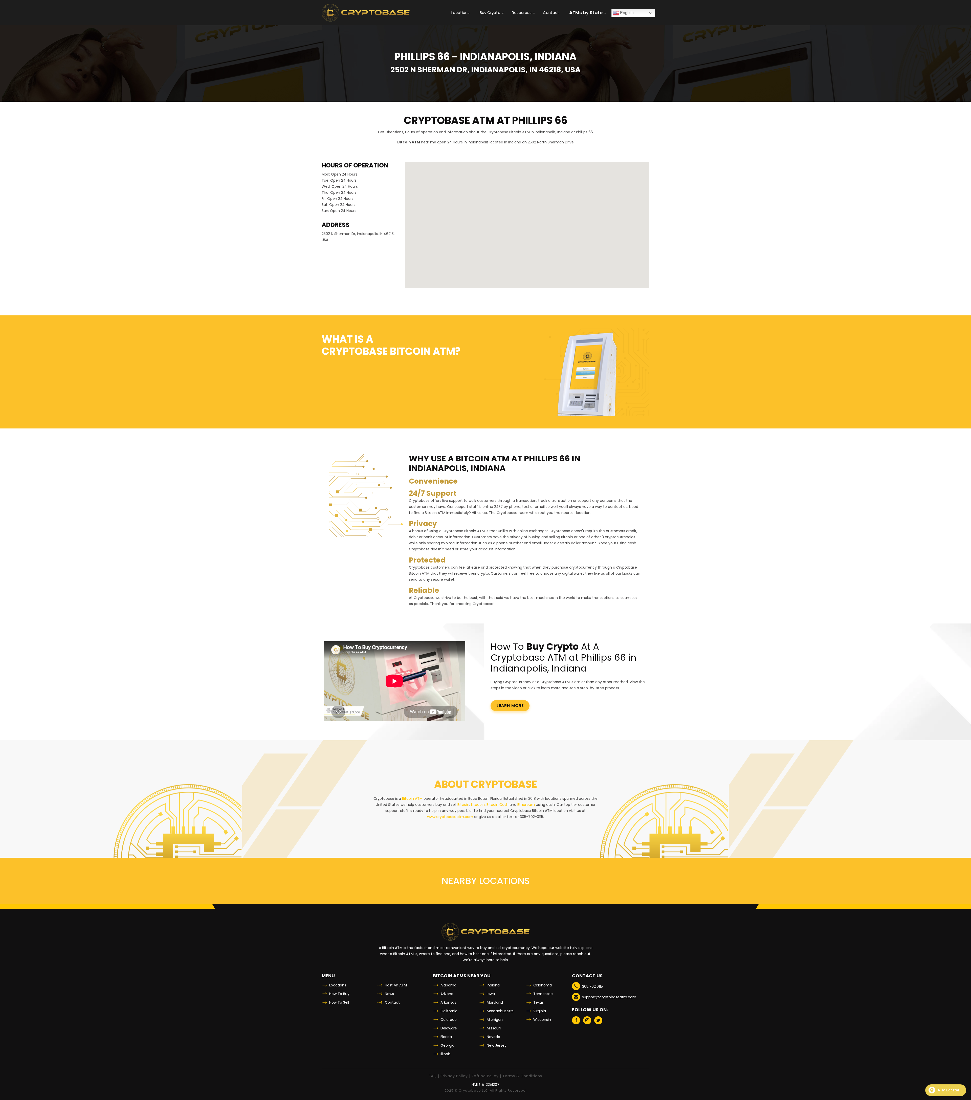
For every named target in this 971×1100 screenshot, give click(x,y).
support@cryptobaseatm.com (609, 997)
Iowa (491, 993)
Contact (392, 1002)
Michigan (495, 1019)
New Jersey (496, 1045)
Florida (446, 1036)
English (626, 13)
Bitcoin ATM (412, 798)
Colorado (448, 1019)
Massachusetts (500, 1010)
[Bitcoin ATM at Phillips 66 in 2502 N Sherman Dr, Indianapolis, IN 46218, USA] (366, 12)
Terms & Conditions (522, 1076)
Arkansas (448, 1002)
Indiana (493, 985)
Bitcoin (463, 804)
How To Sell (339, 1002)
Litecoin (478, 804)
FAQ (433, 1076)
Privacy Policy (454, 1076)
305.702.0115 (592, 986)
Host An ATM (396, 985)
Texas (538, 1002)
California (448, 1010)
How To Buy (339, 993)
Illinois (445, 1053)
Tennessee (543, 993)
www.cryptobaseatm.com (450, 816)
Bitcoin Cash (498, 804)
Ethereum (526, 804)
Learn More (510, 705)
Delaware (448, 1028)
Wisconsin (542, 1019)
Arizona (446, 993)
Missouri (494, 1028)
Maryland (495, 1002)
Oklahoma (542, 985)
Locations (337, 985)
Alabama (448, 985)
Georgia (447, 1045)
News (389, 993)
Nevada (493, 1036)
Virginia (539, 1010)
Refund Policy (485, 1076)
